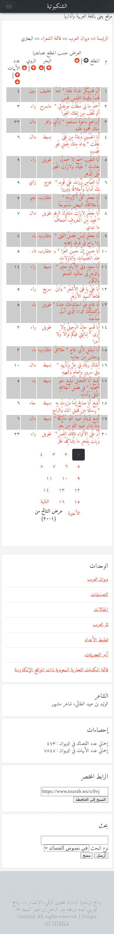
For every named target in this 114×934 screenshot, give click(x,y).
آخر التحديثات (96, 655)
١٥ (77, 502)
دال (33, 122)
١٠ (65, 478)
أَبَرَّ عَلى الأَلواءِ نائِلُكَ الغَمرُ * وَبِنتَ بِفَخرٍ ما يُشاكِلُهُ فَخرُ (77, 438)
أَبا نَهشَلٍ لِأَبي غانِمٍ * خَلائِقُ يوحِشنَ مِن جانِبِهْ (77, 353)
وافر (48, 122)
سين (32, 91)
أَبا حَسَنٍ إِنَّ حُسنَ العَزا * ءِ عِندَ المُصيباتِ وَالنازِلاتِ (77, 255)
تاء (34, 251)
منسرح (45, 106)
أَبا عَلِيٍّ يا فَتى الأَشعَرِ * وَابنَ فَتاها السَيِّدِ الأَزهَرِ (77, 293)
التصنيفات (99, 594)
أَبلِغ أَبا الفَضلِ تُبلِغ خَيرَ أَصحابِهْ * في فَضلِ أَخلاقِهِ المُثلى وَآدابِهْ (79, 388)
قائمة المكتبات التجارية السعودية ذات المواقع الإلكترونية (61, 670)
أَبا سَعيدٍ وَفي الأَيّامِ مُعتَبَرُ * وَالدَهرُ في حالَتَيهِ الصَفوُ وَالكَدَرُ (78, 274)
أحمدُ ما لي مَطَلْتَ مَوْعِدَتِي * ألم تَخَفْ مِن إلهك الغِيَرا (77, 110)
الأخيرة (74, 513)
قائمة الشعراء (51, 38)
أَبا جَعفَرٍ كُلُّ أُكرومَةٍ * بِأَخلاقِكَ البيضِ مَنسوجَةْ (79, 201)
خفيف (45, 91)
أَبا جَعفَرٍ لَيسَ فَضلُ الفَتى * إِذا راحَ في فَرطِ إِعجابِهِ (77, 239)
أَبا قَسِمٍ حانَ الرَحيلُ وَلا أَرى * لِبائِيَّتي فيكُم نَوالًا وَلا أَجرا (78, 334)
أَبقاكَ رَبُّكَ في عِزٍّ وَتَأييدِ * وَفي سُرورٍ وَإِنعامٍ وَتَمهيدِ (78, 369)
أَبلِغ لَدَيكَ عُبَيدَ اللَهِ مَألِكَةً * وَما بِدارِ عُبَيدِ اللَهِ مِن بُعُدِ (77, 422)
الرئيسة (102, 38)
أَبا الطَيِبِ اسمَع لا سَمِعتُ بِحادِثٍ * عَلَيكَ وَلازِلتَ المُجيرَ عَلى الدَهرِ (76, 167)
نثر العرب (100, 624)
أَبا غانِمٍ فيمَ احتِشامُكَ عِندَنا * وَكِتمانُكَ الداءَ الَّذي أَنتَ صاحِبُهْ (76, 312)
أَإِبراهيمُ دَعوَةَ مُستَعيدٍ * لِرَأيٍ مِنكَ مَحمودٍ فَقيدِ (76, 125)
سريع (47, 289)
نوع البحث (99, 848)
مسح (87, 855)
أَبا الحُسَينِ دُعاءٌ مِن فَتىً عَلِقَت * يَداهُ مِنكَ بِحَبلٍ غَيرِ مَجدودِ (77, 144)
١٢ (77, 490)
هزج (47, 182)
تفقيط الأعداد (96, 640)
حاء (33, 403)
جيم (33, 197)
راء (33, 106)
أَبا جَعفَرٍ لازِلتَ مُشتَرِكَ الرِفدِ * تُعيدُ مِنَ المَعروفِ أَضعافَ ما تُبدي (76, 220)
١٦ (61, 502)
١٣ (61, 490)
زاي (32, 182)
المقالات (101, 609)
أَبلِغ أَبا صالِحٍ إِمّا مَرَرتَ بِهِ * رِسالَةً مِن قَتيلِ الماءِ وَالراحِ (76, 407)
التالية (45, 502)
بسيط (47, 137)
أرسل (101, 855)
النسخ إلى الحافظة (91, 799)
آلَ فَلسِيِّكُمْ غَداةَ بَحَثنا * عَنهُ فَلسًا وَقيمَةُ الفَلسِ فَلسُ (77, 95)
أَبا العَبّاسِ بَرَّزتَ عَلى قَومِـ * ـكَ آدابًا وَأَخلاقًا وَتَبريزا (77, 186)
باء (34, 236)
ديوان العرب (79, 38)
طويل (46, 159)
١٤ (46, 490)
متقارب (44, 197)
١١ (49, 478)
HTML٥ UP (57, 924)
